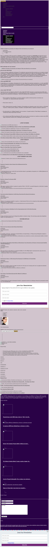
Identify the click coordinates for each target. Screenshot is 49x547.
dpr (1, 525)
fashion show (29, 525)
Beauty (5, 4)
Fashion (5, 3)
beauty (16, 525)
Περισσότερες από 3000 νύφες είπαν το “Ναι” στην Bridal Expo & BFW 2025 (18, 350)
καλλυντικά (20, 526)
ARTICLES (3, 372)
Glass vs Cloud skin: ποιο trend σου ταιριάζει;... (14, 488)
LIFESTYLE (9, 11)
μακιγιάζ (5, 526)
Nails (7, 52)
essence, (11, 309)
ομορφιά (24, 309)
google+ (5, 315)
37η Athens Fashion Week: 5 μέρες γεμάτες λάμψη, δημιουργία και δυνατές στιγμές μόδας (21, 137)
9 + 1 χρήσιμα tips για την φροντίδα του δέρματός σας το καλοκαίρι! (16, 154)
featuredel (9, 525)
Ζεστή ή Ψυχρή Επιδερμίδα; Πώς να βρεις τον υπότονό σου (14, 143)
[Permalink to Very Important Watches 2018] (7, 387)
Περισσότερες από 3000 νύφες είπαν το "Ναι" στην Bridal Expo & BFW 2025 (18, 126)
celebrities (34, 525)
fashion (3, 525)
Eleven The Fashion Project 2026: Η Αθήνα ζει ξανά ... (16, 443)
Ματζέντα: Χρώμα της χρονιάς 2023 (8, 179)
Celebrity (42, 525)
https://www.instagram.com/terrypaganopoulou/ (13, 329)
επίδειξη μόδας (15, 526)
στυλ (21, 525)
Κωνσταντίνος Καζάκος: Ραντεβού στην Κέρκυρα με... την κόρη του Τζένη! (17, 381)
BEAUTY (2, 360)
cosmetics (9, 526)
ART (1, 362)
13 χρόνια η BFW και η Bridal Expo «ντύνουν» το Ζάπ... (16, 426)
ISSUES (2, 356)
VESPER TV (3, 366)
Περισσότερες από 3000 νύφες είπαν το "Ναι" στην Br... (16, 417)
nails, (19, 309)
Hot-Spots (3, 247)
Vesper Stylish (9, 8)
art (23, 525)
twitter (4, 313)
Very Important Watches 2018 (7, 389)
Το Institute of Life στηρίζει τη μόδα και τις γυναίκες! (13, 392)
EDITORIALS (9, 14)
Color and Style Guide (8, 6)
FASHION (2, 358)
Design (2, 262)
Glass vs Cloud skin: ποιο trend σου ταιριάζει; (11, 147)
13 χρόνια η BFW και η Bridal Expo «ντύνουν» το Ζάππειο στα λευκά (16, 130)
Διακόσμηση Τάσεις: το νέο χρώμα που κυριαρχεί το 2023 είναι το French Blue (18, 258)
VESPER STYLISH (4, 368)
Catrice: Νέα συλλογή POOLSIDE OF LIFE (10, 150)
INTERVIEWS (3, 364)
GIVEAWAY (3, 374)
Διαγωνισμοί (9, 15)
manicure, (15, 309)
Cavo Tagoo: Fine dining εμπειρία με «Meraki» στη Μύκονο (14, 273)
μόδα (6, 525)
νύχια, (21, 309)
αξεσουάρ (25, 526)
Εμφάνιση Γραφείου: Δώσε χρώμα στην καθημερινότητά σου (14, 164)
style (19, 525)
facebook (5, 312)
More (4, 7)
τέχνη (25, 525)
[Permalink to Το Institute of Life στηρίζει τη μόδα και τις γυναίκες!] (11, 391)
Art (6, 10)
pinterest (5, 314)
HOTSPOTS (3, 376)
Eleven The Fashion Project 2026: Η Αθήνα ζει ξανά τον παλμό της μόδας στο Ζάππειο (20, 134)
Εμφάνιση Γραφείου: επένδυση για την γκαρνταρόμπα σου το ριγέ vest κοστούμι (18, 209)
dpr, (9, 309)
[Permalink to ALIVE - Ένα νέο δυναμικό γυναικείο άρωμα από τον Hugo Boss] (14, 383)
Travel (2, 230)
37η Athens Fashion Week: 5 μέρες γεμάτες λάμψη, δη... (16, 461)
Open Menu (3, 1)
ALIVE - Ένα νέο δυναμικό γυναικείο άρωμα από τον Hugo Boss (15, 385)
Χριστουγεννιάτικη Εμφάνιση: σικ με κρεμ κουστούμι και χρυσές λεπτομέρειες (18, 194)
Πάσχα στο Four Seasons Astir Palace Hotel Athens (12, 226)
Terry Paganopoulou (7, 51)
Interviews (8, 12)
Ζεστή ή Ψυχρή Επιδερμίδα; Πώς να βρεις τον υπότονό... (17, 479)
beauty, (6, 309)
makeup (38, 525)
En (3, 16)
